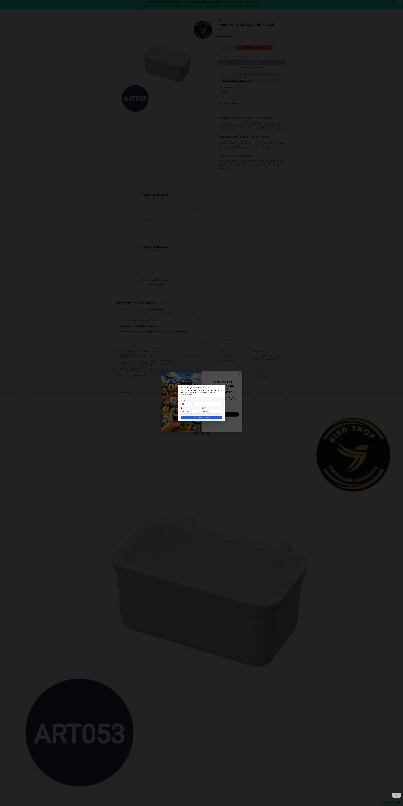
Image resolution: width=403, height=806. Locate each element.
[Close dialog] (223, 386)
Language (186, 408)
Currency (207, 408)
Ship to (185, 400)
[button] (201, 404)
